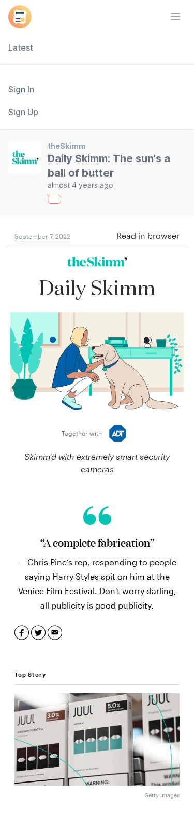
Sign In (21, 89)
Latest (20, 47)
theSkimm (67, 145)
